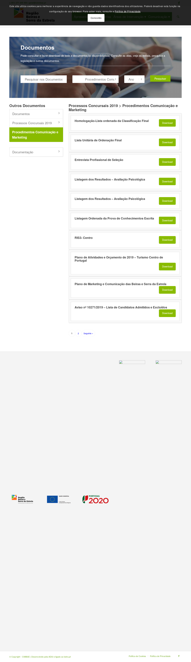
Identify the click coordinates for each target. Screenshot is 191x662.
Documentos (21, 113)
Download (167, 123)
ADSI (50, 656)
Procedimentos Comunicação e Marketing (35, 134)
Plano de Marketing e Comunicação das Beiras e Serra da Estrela (120, 284)
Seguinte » (88, 333)
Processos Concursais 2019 (32, 122)
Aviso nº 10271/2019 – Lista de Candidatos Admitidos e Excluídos (121, 307)
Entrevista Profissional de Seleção (99, 160)
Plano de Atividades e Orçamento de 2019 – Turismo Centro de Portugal (119, 259)
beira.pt (67, 656)
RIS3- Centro (84, 238)
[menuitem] (137, 656)
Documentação (22, 152)
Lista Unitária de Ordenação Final (98, 140)
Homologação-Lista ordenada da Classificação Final (112, 121)
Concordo (96, 17)
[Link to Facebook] (179, 656)
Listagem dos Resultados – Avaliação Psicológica (110, 179)
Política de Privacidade (128, 11)
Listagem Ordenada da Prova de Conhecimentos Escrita (114, 218)
